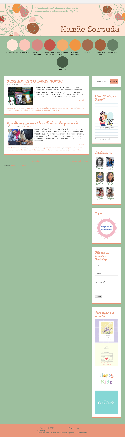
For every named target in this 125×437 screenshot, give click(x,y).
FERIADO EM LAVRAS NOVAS (34, 81)
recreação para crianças (72, 148)
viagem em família (36, 110)
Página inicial (36, 161)
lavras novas (70, 108)
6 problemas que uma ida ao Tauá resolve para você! (42, 123)
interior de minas (58, 108)
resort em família (13, 150)
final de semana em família (41, 108)
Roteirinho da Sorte (28, 150)
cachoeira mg (12, 108)
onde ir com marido (35, 148)
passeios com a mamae (53, 148)
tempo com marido (58, 150)
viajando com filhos (73, 150)
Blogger (82, 428)
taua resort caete (43, 150)
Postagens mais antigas (78, 161)
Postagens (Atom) (18, 166)
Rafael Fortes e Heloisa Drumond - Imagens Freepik (67, 430)
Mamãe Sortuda (30, 126)
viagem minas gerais (52, 110)
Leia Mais (80, 100)
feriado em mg (24, 108)
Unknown (26, 85)
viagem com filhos (21, 110)
